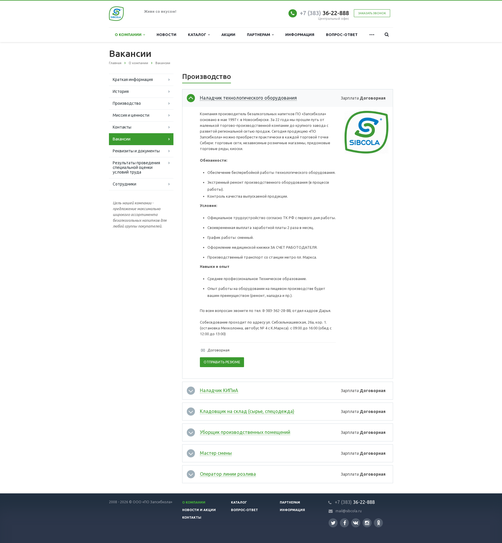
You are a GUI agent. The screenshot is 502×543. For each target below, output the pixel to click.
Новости (166, 35)
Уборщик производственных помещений (245, 432)
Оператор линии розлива (228, 474)
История (121, 91)
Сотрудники (124, 184)
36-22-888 (324, 13)
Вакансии (121, 139)
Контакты (122, 127)
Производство (127, 103)
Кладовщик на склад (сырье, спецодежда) (247, 411)
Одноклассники (378, 522)
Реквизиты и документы (136, 151)
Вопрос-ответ (342, 35)
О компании (129, 35)
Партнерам (259, 35)
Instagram (367, 522)
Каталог (198, 35)
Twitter (333, 522)
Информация (299, 35)
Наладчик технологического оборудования (248, 97)
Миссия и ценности (131, 115)
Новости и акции (199, 510)
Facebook (344, 522)
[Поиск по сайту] (386, 34)
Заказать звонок (372, 13)
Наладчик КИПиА (219, 390)
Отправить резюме (222, 362)
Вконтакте (355, 522)
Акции (228, 35)
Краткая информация (133, 79)
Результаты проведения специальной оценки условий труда (136, 167)
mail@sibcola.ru (349, 511)
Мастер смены (216, 453)
